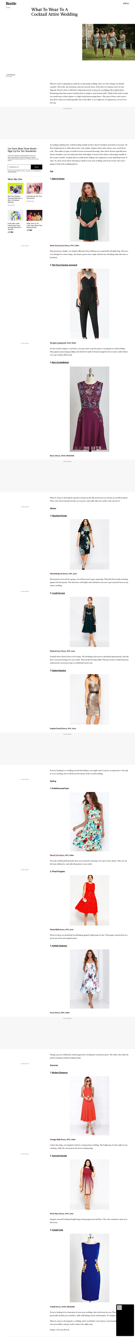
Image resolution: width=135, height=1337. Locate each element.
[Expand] (118, 1306)
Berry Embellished (60, 362)
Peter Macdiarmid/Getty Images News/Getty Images (134, 42)
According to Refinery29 (59, 145)
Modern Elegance (60, 1072)
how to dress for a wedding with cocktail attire (106, 90)
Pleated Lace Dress (58, 651)
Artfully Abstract (59, 946)
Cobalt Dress (55, 1307)
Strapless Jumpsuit (58, 343)
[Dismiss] (131, 1306)
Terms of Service (37, 170)
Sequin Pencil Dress (58, 728)
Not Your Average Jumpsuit (64, 265)
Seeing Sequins (59, 670)
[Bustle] (11, 3)
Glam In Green (58, 178)
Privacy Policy (13, 172)
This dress (54, 251)
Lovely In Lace (58, 593)
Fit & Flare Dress (57, 1214)
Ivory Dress (55, 1012)
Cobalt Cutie (57, 1230)
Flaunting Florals (59, 515)
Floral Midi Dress (57, 929)
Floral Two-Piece (57, 855)
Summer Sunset (59, 1155)
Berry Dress (55, 455)
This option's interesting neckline (63, 352)
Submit (36, 167)
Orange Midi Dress (58, 1139)
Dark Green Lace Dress (59, 245)
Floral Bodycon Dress (59, 573)
